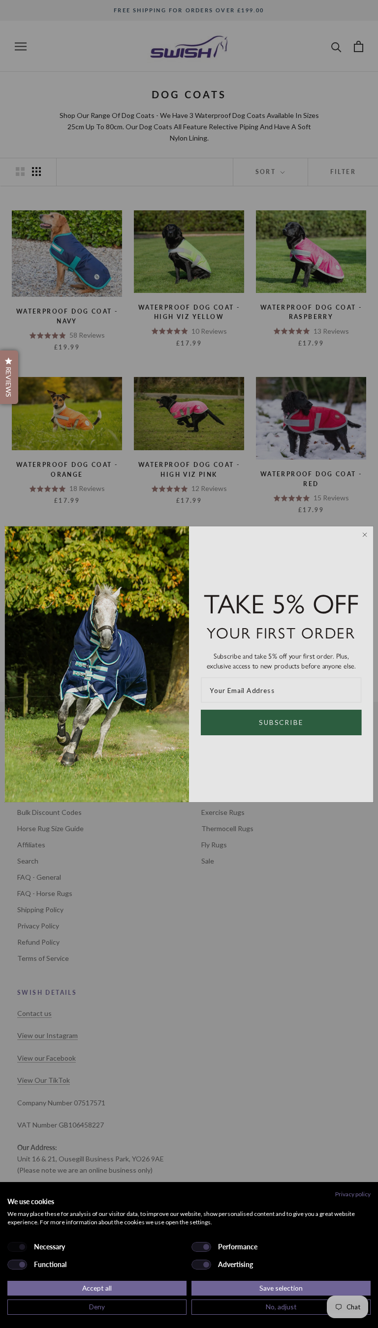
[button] (9, 377)
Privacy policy (353, 1194)
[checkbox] (17, 1247)
